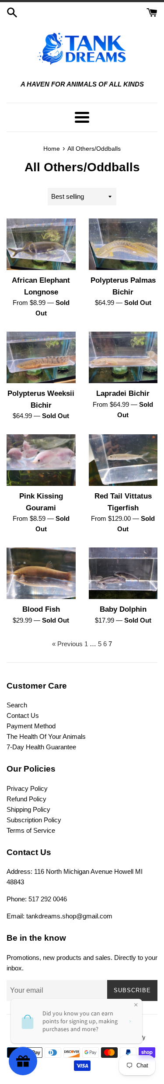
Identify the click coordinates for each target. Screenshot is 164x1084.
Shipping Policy (28, 809)
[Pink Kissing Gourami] (41, 460)
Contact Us (23, 715)
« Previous (67, 644)
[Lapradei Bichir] (123, 357)
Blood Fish (41, 609)
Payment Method (31, 726)
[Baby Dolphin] (123, 573)
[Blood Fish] (41, 573)
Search (17, 705)
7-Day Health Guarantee (41, 747)
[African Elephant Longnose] (41, 244)
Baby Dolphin (123, 609)
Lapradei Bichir (123, 393)
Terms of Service (31, 830)
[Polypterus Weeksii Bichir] (41, 357)
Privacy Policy (27, 788)
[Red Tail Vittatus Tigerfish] (123, 460)
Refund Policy (26, 799)
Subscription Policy (34, 820)
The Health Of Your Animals (46, 736)
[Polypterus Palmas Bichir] (123, 244)
